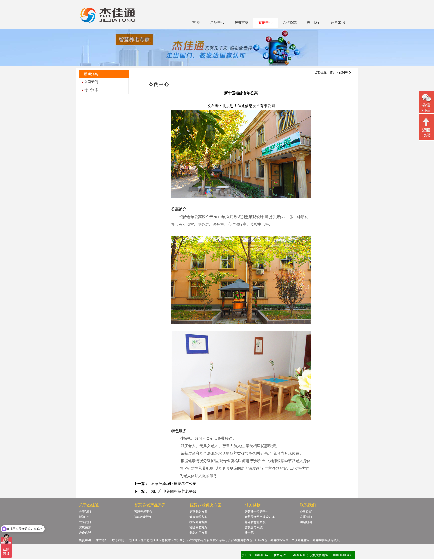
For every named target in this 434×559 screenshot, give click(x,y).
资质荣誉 (85, 527)
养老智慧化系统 (255, 522)
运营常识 (338, 22)
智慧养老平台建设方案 (260, 517)
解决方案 (241, 22)
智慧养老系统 (254, 527)
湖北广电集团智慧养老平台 (173, 491)
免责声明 (85, 540)
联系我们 (85, 522)
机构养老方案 (198, 522)
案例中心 (265, 22)
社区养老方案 (198, 527)
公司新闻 (91, 82)
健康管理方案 (198, 517)
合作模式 (290, 22)
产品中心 (217, 22)
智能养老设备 (143, 517)
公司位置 (306, 511)
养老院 (249, 532)
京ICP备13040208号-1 (255, 555)
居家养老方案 (198, 511)
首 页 (196, 22)
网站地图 (306, 522)
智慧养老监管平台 (257, 511)
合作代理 (85, 532)
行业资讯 (91, 90)
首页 (333, 72)
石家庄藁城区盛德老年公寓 (173, 484)
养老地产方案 (198, 532)
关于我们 (314, 22)
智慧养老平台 (143, 511)
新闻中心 (85, 517)
